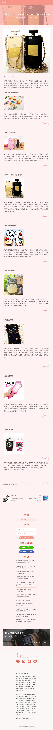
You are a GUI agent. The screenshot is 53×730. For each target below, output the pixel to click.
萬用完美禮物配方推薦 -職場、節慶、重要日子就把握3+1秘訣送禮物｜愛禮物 (26, 561)
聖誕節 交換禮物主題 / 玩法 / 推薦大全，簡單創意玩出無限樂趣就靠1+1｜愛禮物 (26, 610)
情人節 (28, 17)
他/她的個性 (19, 17)
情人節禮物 (46, 483)
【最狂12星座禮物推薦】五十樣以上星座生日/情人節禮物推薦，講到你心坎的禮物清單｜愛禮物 (26, 584)
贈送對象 (32, 17)
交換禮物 (34, 483)
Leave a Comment (13, 484)
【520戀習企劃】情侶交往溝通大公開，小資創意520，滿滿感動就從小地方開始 (26, 567)
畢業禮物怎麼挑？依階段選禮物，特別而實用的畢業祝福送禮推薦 (26, 572)
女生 (38, 483)
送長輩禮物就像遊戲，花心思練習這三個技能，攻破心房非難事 (26, 604)
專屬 (40, 483)
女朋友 (24, 17)
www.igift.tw (26, 718)
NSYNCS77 (6, 483)
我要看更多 (46, 123)
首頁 (36, 17)
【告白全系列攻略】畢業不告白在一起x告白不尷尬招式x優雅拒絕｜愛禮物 (26, 615)
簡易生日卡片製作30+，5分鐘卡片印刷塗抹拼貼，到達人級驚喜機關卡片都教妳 (26, 620)
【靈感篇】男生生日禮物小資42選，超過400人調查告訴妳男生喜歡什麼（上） (26, 577)
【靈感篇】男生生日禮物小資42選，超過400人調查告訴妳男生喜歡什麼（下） (26, 595)
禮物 (7, 484)
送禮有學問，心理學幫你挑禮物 (23, 600)
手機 (5, 484)
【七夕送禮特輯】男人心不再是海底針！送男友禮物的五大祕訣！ (26, 590)
